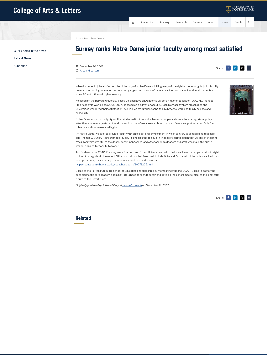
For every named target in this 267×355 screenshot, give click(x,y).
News (225, 22)
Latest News (96, 38)
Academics (146, 22)
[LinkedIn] (235, 68)
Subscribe (20, 66)
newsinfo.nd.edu (132, 185)
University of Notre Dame (240, 9)
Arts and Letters (89, 70)
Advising (164, 22)
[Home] (133, 22)
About (211, 22)
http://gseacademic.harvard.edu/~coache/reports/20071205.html (114, 164)
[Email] (249, 68)
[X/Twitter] (242, 68)
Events (238, 22)
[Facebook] (228, 68)
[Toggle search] (250, 22)
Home (78, 38)
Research (181, 22)
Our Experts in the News (30, 51)
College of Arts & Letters (47, 10)
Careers (197, 22)
